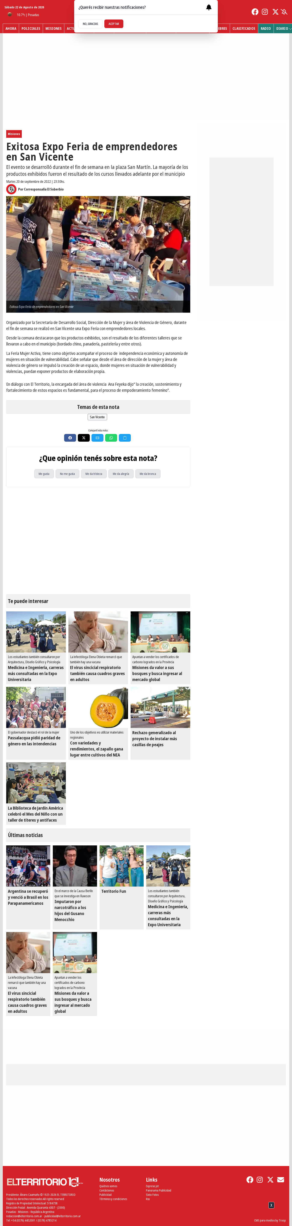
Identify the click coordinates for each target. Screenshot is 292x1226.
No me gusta (67, 474)
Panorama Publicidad (158, 1190)
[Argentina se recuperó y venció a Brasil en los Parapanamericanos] (28, 866)
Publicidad (105, 1195)
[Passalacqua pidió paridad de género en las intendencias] (36, 707)
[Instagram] (265, 11)
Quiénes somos (108, 1186)
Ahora (11, 28)
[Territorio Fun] (122, 866)
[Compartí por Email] (97, 438)
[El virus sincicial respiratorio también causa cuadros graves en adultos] (98, 632)
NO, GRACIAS (90, 24)
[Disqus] (98, 540)
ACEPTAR (114, 24)
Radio (266, 28)
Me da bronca (148, 474)
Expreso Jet (152, 1186)
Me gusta (44, 474)
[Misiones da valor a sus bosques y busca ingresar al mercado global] (160, 632)
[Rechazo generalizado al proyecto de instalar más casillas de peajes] (160, 707)
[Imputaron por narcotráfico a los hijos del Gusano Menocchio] (75, 866)
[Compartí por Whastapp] (111, 438)
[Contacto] (280, 1179)
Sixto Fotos (152, 1195)
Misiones (54, 28)
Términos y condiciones (113, 1199)
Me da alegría (121, 474)
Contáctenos (106, 1190)
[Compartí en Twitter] (84, 438)
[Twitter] (275, 11)
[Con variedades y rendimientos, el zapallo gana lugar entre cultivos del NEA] (98, 707)
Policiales (31, 28)
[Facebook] (255, 11)
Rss (148, 1199)
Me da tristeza (94, 474)
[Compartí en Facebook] (70, 438)
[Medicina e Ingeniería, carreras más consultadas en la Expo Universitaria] (36, 632)
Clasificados (244, 28)
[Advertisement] (146, 1215)
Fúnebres (219, 28)
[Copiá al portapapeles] (125, 438)
